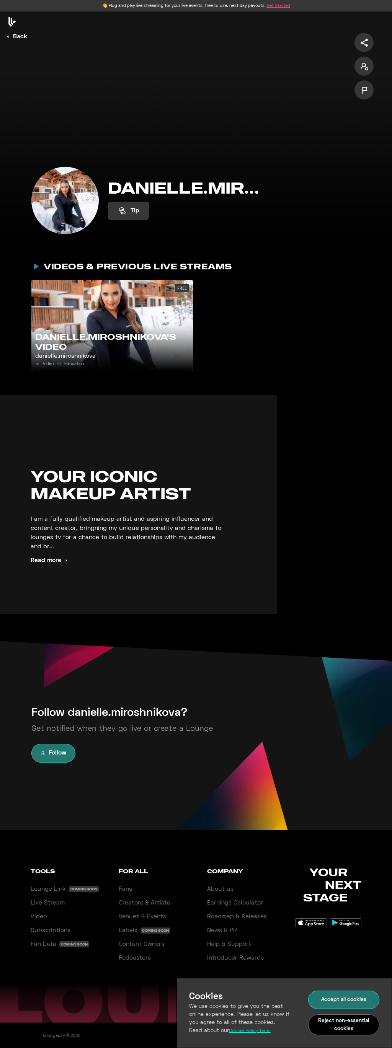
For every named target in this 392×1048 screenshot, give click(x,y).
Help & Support (229, 944)
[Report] (364, 89)
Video (39, 916)
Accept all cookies (343, 999)
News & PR (222, 930)
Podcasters (135, 958)
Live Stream (48, 903)
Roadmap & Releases (237, 916)
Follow (57, 753)
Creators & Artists (144, 903)
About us (220, 889)
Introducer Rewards (235, 958)
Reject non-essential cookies (343, 1024)
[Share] (364, 42)
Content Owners (141, 944)
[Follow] (364, 66)
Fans (125, 889)
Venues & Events (142, 916)
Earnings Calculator (235, 903)
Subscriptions (50, 930)
